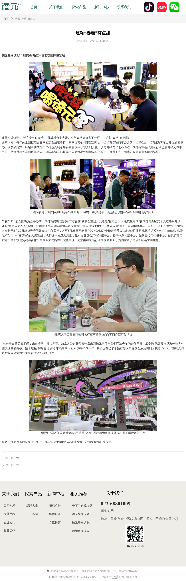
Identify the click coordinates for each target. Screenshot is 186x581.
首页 (6, 18)
